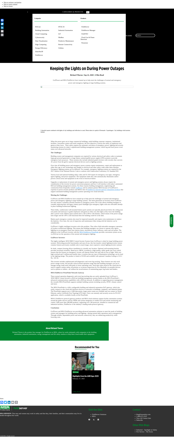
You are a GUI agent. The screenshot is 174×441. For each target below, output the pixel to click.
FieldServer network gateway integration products (103, 190)
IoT (59, 34)
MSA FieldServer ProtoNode (89, 232)
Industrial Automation (65, 30)
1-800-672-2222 (141, 416)
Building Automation (42, 30)
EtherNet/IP (39, 51)
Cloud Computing (41, 34)
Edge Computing (40, 44)
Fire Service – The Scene (144, 432)
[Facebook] (2, 20)
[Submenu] (87, 12)
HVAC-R (61, 27)
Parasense (84, 43)
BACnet (38, 27)
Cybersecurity (39, 37)
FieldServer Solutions (99, 414)
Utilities (61, 48)
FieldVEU (84, 34)
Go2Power (78, 188)
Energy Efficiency (41, 48)
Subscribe (139, 420)
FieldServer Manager (88, 30)
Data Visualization (41, 41)
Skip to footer (8, 6)
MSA (94, 416)
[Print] (2, 35)
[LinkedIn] (2, 27)
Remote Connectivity (65, 44)
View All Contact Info (143, 418)
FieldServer (39, 55)
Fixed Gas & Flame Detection (87, 38)
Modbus (61, 37)
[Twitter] (2, 24)
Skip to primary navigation (12, 2)
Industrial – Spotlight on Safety (146, 430)
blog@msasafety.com (143, 414)
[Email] (2, 31)
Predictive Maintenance (66, 41)
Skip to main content (10, 4)
